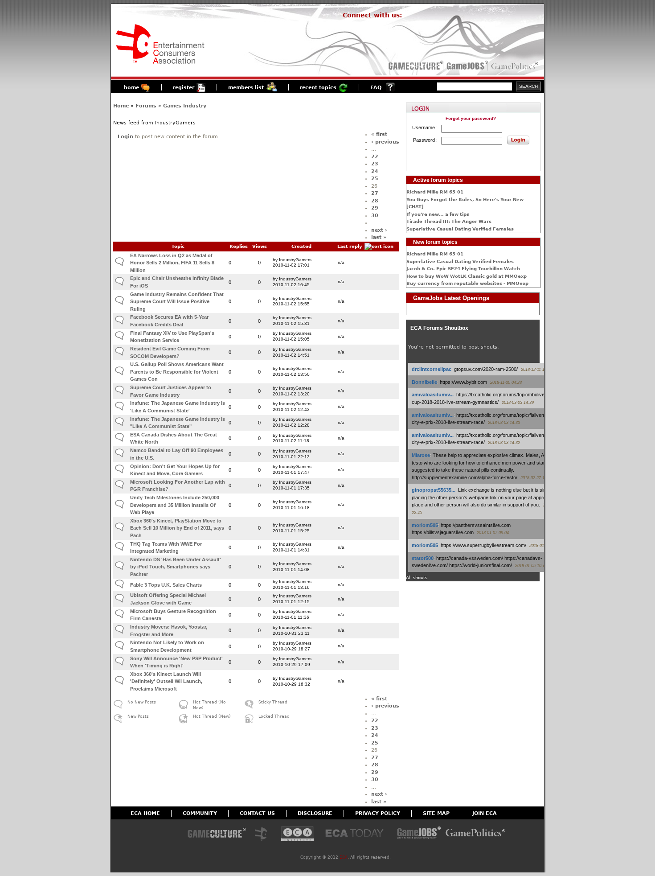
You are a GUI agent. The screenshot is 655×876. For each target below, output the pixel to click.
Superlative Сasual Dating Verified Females (460, 228)
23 (374, 164)
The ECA (263, 834)
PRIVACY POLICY (377, 813)
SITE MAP (436, 813)
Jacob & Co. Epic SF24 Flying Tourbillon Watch (463, 268)
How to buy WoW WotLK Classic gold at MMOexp (466, 276)
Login (125, 137)
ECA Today (356, 834)
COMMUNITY (200, 813)
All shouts (416, 577)
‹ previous (385, 142)
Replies (238, 246)
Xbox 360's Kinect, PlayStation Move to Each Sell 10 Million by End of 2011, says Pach (177, 528)
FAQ (375, 87)
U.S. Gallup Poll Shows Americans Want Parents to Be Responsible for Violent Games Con (177, 372)
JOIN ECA (484, 813)
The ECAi (297, 834)
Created (301, 246)
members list (246, 87)
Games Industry (184, 106)
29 (374, 208)
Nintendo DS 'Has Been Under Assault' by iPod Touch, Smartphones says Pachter (175, 567)
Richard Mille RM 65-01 (434, 191)
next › (379, 230)
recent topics (318, 87)
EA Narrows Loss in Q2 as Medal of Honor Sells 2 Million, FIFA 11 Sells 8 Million (172, 263)
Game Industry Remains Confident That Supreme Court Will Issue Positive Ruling (177, 302)
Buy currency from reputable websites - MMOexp (467, 283)
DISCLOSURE (315, 813)
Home (121, 106)
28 (374, 201)
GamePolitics (515, 66)
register (183, 87)
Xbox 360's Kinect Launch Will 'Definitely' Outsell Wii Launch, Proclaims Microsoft (166, 681)
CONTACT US (257, 813)
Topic (178, 246)
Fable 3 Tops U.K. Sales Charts (166, 585)
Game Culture (216, 834)
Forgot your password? (471, 118)
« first (379, 134)
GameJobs (465, 66)
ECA (344, 857)
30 (374, 215)
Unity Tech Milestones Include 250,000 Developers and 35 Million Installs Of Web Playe (174, 505)
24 (374, 171)
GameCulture (415, 66)
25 (374, 178)
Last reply (349, 246)
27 (374, 193)
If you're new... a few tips (437, 214)
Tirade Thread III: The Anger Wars (448, 221)
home (131, 87)
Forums (145, 106)
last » (378, 237)
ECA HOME (145, 813)
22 (374, 157)
